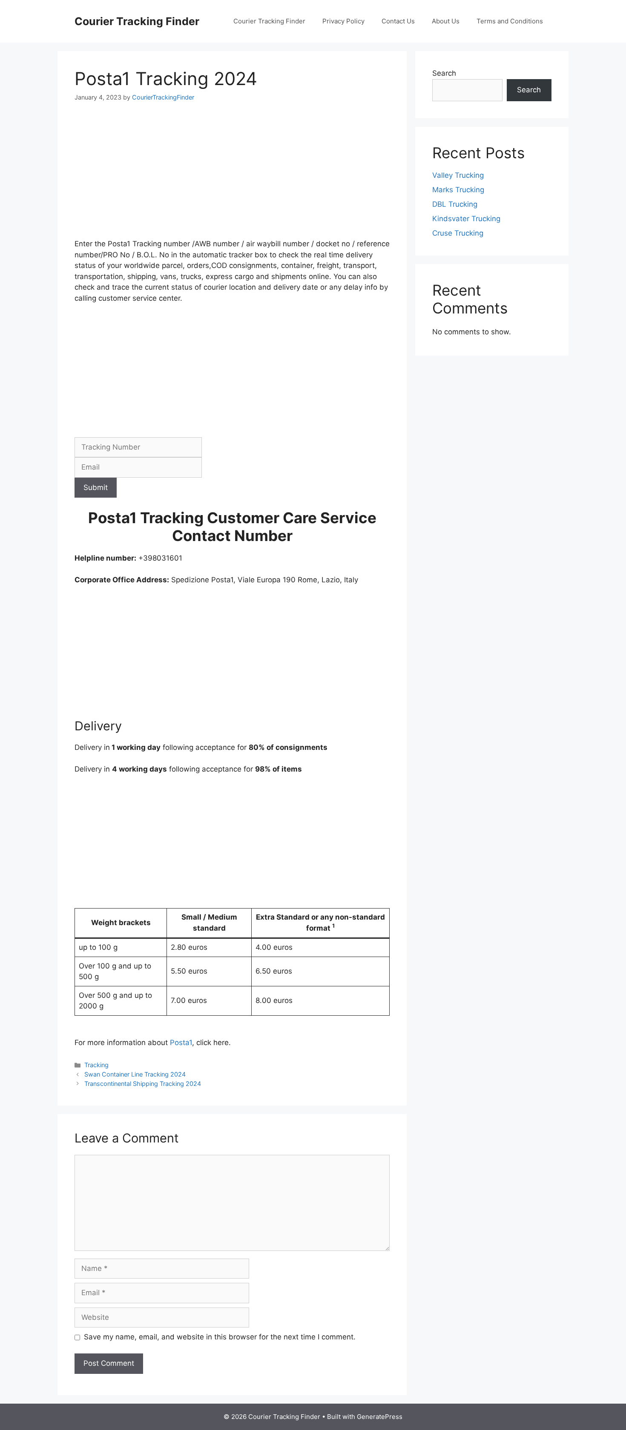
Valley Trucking (458, 175)
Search (444, 73)
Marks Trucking (458, 189)
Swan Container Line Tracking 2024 (135, 1074)
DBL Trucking (454, 204)
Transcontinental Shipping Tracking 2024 (142, 1083)
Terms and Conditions (510, 21)
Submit (95, 487)
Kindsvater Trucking (466, 218)
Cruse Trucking (457, 233)
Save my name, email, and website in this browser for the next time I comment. (220, 1337)
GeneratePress (379, 1417)
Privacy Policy (343, 21)
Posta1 (181, 1042)
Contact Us (398, 21)
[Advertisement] (232, 175)
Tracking (96, 1064)
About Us (445, 21)
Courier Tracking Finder (137, 21)
